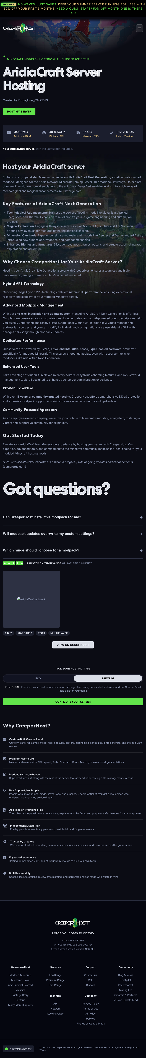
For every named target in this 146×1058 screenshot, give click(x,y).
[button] (139, 28)
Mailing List (125, 989)
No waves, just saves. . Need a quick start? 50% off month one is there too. (74, 8)
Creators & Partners (125, 994)
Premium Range (55, 980)
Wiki (90, 980)
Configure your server (73, 701)
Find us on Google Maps (91, 1023)
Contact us (90, 975)
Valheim (20, 989)
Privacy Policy (90, 1003)
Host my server (19, 111)
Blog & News (125, 975)
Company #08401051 (73, 940)
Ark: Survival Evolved (20, 985)
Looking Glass (55, 1013)
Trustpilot (125, 980)
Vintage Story (20, 994)
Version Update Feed (125, 999)
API (55, 1003)
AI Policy (90, 1013)
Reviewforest (125, 985)
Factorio (20, 999)
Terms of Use (90, 1008)
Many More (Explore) (20, 1004)
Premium (108, 678)
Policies (90, 1018)
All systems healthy (21, 1048)
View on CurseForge (73, 645)
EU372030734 (85, 944)
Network (56, 1008)
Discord (90, 985)
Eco (38, 678)
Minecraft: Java (20, 980)
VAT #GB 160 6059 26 (64, 944)
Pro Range (55, 985)
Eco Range (55, 975)
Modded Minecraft (20, 975)
